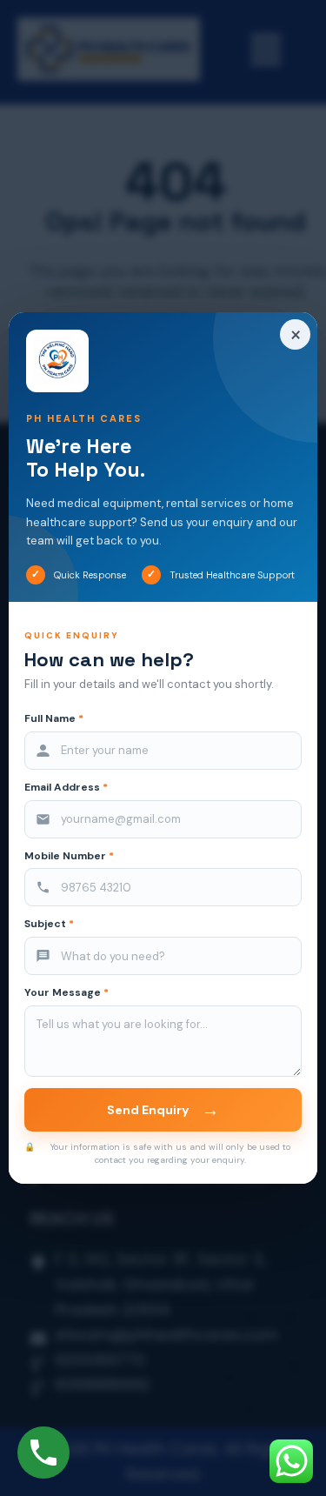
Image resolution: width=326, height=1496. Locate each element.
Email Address (66, 787)
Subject (49, 924)
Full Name (53, 718)
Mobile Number (69, 856)
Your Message (66, 992)
